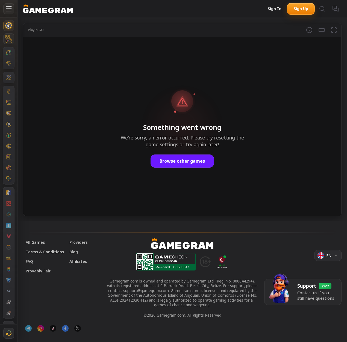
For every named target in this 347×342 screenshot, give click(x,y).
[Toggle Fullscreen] (333, 30)
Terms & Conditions (45, 251)
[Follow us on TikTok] (53, 328)
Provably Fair (38, 270)
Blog (73, 251)
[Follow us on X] (77, 328)
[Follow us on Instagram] (40, 328)
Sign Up (301, 8)
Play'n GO (36, 30)
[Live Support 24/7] (8, 333)
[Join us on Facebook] (65, 328)
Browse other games (182, 161)
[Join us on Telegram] (28, 328)
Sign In (274, 8)
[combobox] (328, 255)
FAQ (29, 261)
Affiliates (78, 261)
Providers (78, 242)
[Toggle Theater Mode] (321, 30)
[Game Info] (309, 30)
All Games (35, 242)
